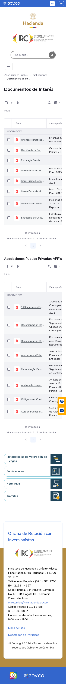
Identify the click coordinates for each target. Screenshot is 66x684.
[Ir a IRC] (33, 38)
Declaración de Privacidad (23, 635)
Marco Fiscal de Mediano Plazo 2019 (32, 170)
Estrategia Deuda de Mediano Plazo (32, 160)
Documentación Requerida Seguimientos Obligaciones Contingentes (32, 325)
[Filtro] (12, 103)
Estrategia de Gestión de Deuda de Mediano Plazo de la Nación (32, 217)
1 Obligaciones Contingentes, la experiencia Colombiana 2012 (32, 307)
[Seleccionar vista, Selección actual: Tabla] (57, 103)
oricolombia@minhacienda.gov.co (28, 603)
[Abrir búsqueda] (49, 103)
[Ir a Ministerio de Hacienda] (33, 20)
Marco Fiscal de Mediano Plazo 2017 (32, 191)
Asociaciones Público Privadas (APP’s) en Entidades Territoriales (32, 355)
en (61, 3)
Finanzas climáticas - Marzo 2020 (32, 139)
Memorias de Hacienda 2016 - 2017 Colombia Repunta (32, 203)
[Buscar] (52, 55)
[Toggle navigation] (9, 66)
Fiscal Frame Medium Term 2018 (32, 181)
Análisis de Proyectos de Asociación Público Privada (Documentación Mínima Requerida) (32, 385)
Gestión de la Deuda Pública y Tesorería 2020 (32, 150)
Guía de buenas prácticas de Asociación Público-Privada (32, 411)
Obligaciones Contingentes (32, 399)
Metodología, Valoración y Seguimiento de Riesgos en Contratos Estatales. (32, 369)
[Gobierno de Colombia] (12, 3)
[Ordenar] (18, 103)
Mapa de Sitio (16, 628)
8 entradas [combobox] (31, 233)
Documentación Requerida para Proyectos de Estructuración (32, 341)
